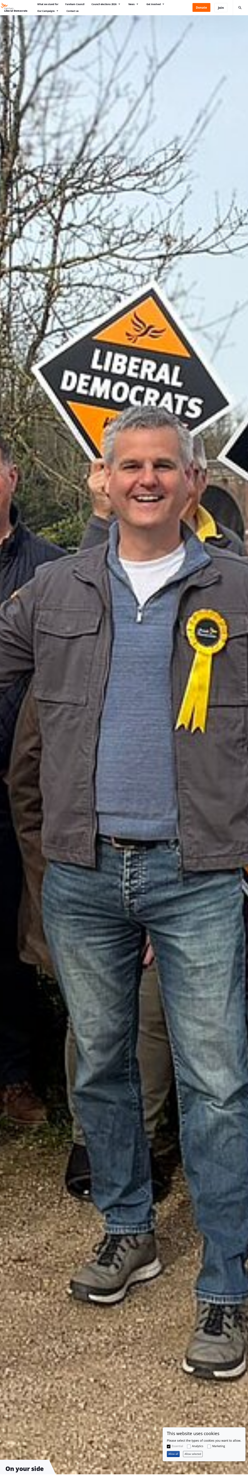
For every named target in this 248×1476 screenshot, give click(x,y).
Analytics (197, 1446)
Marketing (218, 1446)
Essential (177, 1446)
